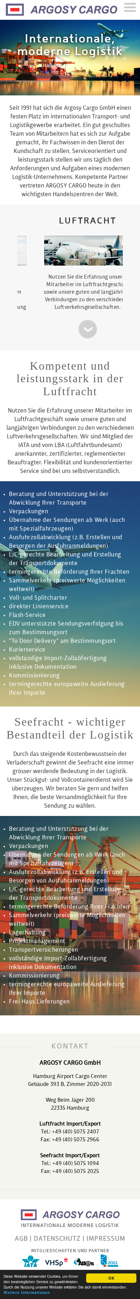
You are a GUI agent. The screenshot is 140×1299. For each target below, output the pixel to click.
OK (111, 1278)
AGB (21, 1239)
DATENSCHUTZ (57, 1239)
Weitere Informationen (27, 1292)
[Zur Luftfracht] (70, 329)
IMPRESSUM (106, 1239)
